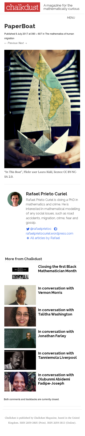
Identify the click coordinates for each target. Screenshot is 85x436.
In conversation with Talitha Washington (56, 312)
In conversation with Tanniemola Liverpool (57, 355)
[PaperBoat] (42, 166)
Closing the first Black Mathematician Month (57, 268)
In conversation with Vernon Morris (56, 290)
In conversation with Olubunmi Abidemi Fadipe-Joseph (56, 379)
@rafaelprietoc (40, 229)
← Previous (11, 43)
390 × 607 (36, 33)
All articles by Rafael (45, 238)
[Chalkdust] (22, 11)
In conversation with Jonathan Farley (56, 333)
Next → (22, 43)
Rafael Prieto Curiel (46, 193)
